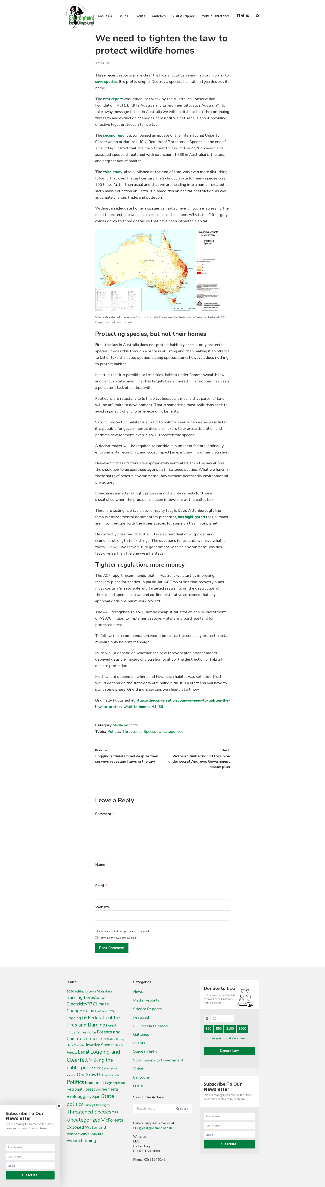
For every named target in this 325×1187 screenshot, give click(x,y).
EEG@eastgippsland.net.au (152, 1128)
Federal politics (104, 1017)
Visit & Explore (183, 16)
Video (138, 1068)
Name (101, 864)
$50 (219, 1029)
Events (140, 16)
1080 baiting (75, 991)
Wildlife (96, 1134)
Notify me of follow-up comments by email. (124, 931)
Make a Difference (216, 16)
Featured (141, 1017)
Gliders (111, 1039)
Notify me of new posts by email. (118, 938)
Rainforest (94, 1083)
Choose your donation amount (226, 1038)
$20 (208, 1029)
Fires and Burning (86, 1025)
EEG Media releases (150, 1026)
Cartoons (141, 1077)
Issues (123, 16)
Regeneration (115, 1083)
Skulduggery (79, 1096)
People (115, 1075)
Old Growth (89, 1074)
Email (101, 885)
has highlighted (191, 516)
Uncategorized (171, 731)
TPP (115, 1112)
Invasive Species (100, 1044)
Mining (98, 1068)
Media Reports (125, 725)
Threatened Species (139, 731)
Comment (104, 813)
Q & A (138, 1086)
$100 (230, 1029)
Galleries (159, 16)
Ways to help (145, 1051)
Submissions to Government (158, 1060)
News (138, 991)
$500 (242, 1029)
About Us (104, 16)
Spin (96, 1096)
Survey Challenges (97, 1105)
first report (113, 98)
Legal (84, 1052)
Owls (105, 1075)
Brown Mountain (98, 991)
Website (102, 907)
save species (106, 81)
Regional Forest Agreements (93, 1089)
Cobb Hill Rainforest (95, 1011)
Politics (114, 731)
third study (112, 171)
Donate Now (229, 1051)
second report (115, 135)
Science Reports (147, 1008)
